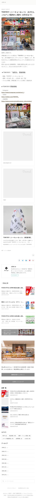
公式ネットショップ (18, 381)
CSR (4, 435)
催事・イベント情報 (24, 435)
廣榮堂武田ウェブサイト (18, 374)
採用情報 (19, 438)
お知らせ (4, 2)
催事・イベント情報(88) (6, 250)
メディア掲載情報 (7, 438)
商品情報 (12, 435)
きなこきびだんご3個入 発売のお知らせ (19, 414)
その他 (27, 438)
